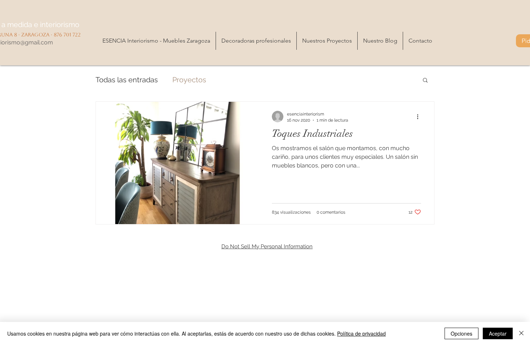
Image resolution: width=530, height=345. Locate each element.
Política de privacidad (361, 333)
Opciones (461, 333)
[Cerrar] (521, 333)
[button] (425, 80)
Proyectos (189, 79)
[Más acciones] (420, 116)
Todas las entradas (127, 79)
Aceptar (498, 333)
